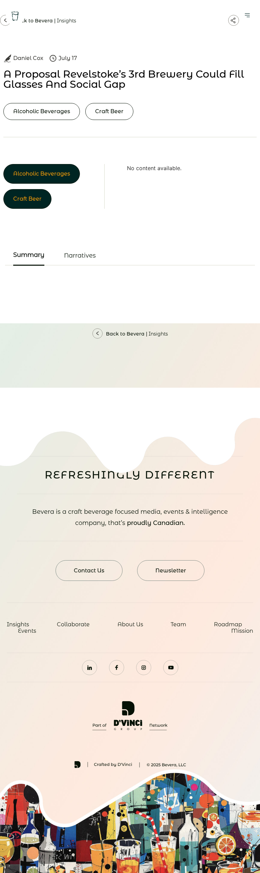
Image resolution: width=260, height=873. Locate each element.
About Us (130, 624)
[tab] (28, 255)
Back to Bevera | (137, 334)
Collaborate (73, 624)
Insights (18, 624)
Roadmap (228, 624)
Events (27, 631)
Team (178, 624)
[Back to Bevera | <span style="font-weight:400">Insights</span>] (97, 333)
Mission (242, 631)
